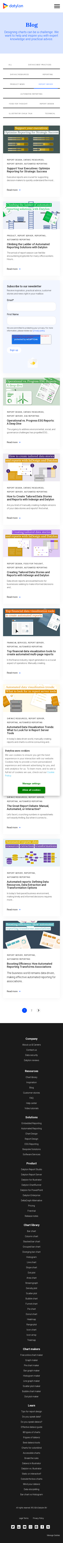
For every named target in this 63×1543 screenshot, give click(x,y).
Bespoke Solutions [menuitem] (31, 1149)
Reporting (48, 75)
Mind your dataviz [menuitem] (31, 1484)
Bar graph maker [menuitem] (32, 1370)
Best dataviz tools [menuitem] (31, 1442)
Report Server (46, 84)
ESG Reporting (31, 416)
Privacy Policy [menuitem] (38, 1518)
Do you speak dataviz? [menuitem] (31, 1422)
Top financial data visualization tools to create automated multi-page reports (31, 653)
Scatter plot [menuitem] (31, 1293)
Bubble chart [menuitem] (32, 1298)
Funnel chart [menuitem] (31, 1304)
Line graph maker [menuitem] (31, 1381)
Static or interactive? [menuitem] (31, 1474)
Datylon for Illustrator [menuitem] (31, 1180)
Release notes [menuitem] (31, 1216)
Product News (17, 84)
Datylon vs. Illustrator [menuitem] (31, 1468)
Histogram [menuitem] (31, 1257)
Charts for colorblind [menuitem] (32, 1448)
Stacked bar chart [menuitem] (31, 1241)
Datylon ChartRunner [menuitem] (31, 1185)
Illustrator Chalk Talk (21, 114)
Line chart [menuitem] (31, 1262)
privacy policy (39, 331)
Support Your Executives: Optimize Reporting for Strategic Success (28, 170)
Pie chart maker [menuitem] (31, 1365)
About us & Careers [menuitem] (31, 1045)
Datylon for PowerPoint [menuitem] (31, 1190)
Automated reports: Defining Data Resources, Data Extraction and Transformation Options (28, 884)
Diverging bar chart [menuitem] (31, 1252)
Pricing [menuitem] (31, 1205)
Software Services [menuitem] (31, 1154)
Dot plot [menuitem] (31, 1272)
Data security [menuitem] (31, 1055)
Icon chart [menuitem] (31, 1329)
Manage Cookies (53, 1535)
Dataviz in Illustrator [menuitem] (31, 1463)
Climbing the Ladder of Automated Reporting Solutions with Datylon (28, 246)
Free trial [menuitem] (32, 1211)
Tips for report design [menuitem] (31, 1411)
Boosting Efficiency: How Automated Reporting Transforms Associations (29, 965)
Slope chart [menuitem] (31, 1267)
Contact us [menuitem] (31, 1050)
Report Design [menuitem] (31, 1139)
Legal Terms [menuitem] (24, 1518)
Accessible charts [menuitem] (31, 1453)
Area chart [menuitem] (32, 1278)
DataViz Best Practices (39, 65)
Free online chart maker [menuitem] (31, 1355)
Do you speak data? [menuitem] (31, 1416)
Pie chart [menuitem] (31, 1309)
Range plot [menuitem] (31, 1324)
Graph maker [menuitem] (31, 1360)
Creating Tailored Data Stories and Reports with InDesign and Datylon (28, 574)
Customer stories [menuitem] (31, 1093)
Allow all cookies (31, 790)
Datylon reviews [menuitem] (31, 1060)
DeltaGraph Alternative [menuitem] (31, 1200)
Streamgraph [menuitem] (31, 1283)
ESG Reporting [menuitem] (32, 1144)
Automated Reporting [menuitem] (31, 1128)
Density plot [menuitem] (31, 1288)
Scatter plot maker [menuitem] (31, 1386)
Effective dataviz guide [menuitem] (31, 1427)
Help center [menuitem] (31, 1103)
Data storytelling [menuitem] (31, 1489)
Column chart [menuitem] (31, 1236)
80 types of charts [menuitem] (31, 1432)
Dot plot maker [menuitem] (31, 1396)
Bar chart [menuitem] (31, 1231)
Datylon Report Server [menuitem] (31, 1174)
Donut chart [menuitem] (31, 1314)
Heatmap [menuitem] (31, 1319)
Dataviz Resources (19, 75)
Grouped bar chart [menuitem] (31, 1247)
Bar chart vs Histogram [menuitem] (31, 1494)
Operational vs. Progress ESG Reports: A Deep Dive (30, 422)
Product (11, 236)
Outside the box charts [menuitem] (31, 1479)
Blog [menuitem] (31, 1087)
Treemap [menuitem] (31, 1340)
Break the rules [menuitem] (31, 1458)
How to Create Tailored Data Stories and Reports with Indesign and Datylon (30, 498)
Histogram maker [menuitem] (31, 1376)
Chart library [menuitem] (31, 1077)
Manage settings (31, 783)
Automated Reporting (31, 94)
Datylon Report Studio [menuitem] (31, 1169)
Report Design (47, 104)
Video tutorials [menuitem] (32, 1108)
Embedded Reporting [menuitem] (32, 1123)
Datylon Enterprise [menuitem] (31, 1195)
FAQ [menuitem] (31, 1098)
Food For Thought (18, 104)
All (10, 65)
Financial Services (17, 643)
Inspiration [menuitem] (31, 1082)
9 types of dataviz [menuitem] (31, 1437)
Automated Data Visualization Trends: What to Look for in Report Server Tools (30, 730)
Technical (50, 114)
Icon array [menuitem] (31, 1335)
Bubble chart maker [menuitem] (31, 1391)
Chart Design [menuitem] (31, 1133)
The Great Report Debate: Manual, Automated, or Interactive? (28, 807)
